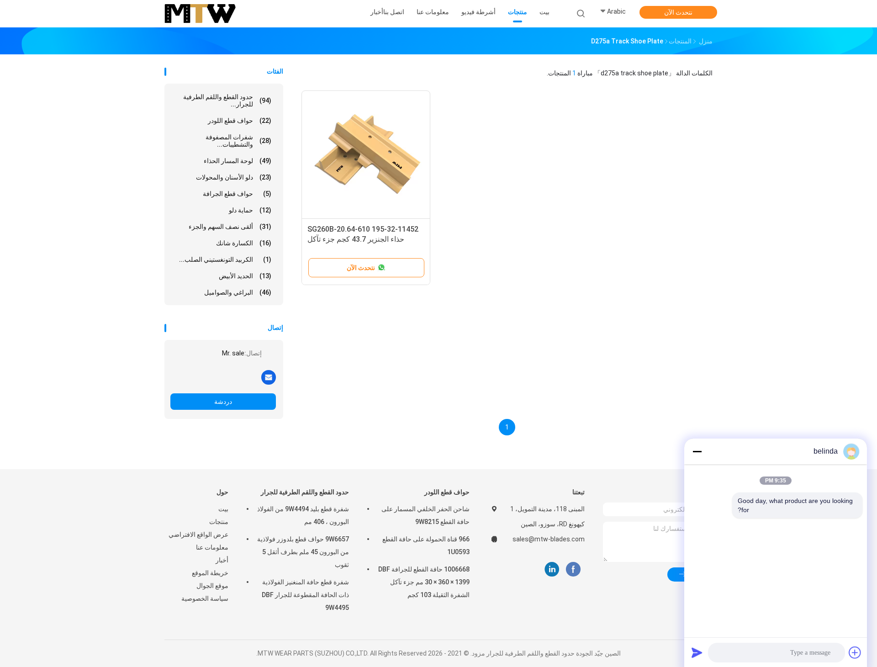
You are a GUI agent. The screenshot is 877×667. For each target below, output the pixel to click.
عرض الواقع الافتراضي (198, 534)
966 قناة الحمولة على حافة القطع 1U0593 (426, 545)
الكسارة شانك (243, 243)
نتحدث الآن (678, 12)
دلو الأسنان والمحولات (233, 177)
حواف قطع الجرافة (237, 193)
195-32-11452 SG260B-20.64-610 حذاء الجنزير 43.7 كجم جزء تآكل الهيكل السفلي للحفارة (362, 239)
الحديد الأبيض (245, 276)
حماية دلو (250, 210)
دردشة (223, 401)
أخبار (222, 560)
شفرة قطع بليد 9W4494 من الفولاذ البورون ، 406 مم (303, 515)
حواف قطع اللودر (239, 120)
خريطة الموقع (210, 573)
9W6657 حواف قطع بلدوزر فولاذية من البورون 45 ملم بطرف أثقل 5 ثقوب (303, 551)
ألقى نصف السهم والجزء (230, 226)
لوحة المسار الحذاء (237, 160)
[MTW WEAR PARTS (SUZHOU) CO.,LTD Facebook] (573, 569)
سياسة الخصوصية (204, 598)
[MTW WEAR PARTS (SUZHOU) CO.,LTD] (200, 14)
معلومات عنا (212, 547)
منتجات (218, 521)
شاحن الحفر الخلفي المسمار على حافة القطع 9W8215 (425, 515)
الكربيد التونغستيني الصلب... (225, 259)
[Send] (697, 652)
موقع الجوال (212, 585)
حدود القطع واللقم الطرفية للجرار (305, 492)
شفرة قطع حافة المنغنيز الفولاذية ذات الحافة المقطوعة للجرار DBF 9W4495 (305, 594)
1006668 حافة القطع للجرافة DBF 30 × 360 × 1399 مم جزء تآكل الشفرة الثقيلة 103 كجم (424, 582)
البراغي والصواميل (237, 292)
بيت (223, 509)
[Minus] (697, 451)
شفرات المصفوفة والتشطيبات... (238, 140)
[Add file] (855, 652)
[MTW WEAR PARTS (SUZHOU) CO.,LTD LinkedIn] (552, 569)
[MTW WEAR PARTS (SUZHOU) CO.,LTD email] (268, 377)
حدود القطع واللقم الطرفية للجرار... (227, 100)
